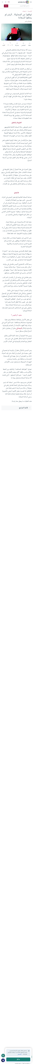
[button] (12, 45)
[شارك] (3, 1056)
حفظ (29, 45)
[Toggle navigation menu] (31, 2)
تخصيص (20, 1054)
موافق (18, 1059)
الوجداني (19, 328)
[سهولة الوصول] (5, 2)
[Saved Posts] (2, 2)
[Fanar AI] (3, 1060)
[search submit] (6, 6)
